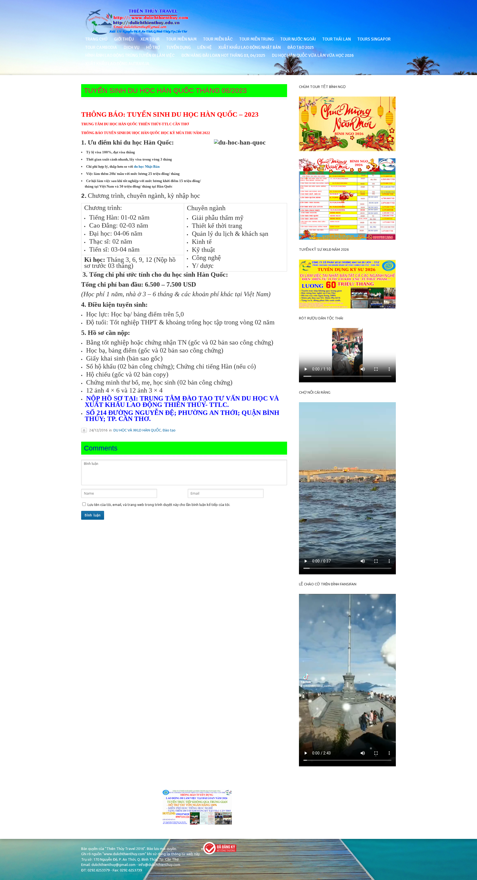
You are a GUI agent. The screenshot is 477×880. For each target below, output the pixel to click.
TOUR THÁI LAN (336, 39)
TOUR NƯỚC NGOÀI (298, 39)
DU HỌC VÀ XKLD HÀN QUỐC (137, 430)
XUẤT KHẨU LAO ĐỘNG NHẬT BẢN (249, 47)
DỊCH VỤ (131, 47)
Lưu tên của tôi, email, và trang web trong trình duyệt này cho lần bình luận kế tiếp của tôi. (159, 504)
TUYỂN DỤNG (178, 47)
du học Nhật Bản (147, 166)
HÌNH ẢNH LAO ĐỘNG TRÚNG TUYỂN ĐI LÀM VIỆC (130, 55)
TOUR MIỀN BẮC (218, 39)
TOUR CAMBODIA (101, 47)
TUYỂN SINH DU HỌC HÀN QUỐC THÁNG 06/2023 (165, 90)
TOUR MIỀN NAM (181, 39)
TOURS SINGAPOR (374, 39)
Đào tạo (169, 430)
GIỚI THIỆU (124, 39)
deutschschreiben (95, 776)
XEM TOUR (150, 39)
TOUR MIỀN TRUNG (256, 39)
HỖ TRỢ (153, 47)
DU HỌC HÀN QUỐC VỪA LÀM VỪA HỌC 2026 (313, 55)
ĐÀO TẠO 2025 (300, 47)
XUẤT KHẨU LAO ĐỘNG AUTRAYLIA (117, 63)
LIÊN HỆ (204, 47)
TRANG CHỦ (96, 39)
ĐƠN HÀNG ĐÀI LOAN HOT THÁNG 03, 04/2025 (223, 55)
